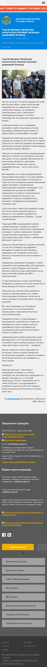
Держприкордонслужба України (21, 605)
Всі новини (6, 38)
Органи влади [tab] (18, 547)
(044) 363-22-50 (9, 431)
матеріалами (13, 398)
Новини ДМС (21, 38)
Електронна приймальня (15, 440)
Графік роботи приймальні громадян (18, 462)
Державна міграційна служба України (28, 20)
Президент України (15, 570)
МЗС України (12, 588)
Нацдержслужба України (17, 614)
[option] (19, 547)
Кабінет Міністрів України (17, 579)
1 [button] (22, 553)
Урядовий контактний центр (19, 623)
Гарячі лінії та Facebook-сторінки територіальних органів (18, 435)
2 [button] (26, 553)
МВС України (12, 597)
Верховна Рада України (16, 561)
